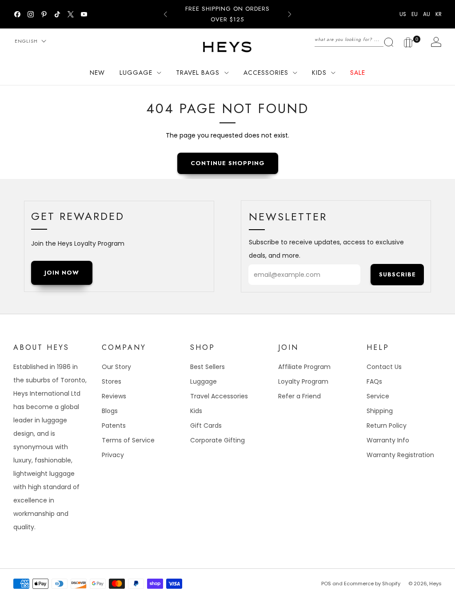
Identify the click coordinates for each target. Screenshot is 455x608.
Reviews (114, 396)
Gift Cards (206, 425)
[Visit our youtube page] (84, 14)
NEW (97, 72)
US (402, 14)
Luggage (203, 381)
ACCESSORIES (265, 72)
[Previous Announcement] (165, 14)
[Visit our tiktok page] (57, 14)
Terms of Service (128, 440)
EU (414, 14)
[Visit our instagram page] (30, 14)
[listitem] (227, 14)
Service (378, 396)
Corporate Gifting (217, 440)
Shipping (380, 410)
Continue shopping (228, 163)
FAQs (374, 381)
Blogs (110, 410)
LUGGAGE (136, 72)
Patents (114, 425)
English (26, 41)
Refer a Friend (299, 396)
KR (438, 14)
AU (426, 14)
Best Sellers (207, 366)
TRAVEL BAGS (198, 72)
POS (326, 583)
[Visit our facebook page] (17, 14)
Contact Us (384, 366)
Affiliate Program (304, 366)
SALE (357, 72)
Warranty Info (388, 440)
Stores (111, 381)
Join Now (61, 272)
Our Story (116, 366)
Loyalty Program (303, 381)
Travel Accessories (219, 396)
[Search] (354, 39)
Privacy (113, 454)
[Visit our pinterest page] (44, 14)
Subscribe (397, 274)
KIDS (319, 72)
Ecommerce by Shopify (372, 583)
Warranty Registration (400, 454)
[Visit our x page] (70, 14)
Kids (196, 410)
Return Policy (387, 425)
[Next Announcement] (289, 14)
